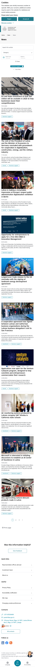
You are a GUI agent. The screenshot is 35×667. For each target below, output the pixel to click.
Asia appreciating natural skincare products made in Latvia (15, 499)
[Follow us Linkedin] (2, 642)
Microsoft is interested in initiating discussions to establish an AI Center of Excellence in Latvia (16, 457)
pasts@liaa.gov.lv (9, 617)
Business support (7, 116)
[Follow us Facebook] (6, 642)
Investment (5, 344)
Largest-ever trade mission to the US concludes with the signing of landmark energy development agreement (16, 280)
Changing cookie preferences (11, 603)
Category (6, 52)
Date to (22, 56)
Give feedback (17, 551)
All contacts (10, 631)
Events (4, 165)
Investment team (7, 570)
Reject (9, 19)
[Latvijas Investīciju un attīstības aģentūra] (16, 30)
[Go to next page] (22, 520)
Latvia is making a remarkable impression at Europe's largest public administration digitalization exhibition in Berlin (17, 193)
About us (5, 575)
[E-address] (5, 625)
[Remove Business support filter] (22, 66)
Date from (8, 56)
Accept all (26, 19)
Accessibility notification (9, 593)
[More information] (10, 626)
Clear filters (18, 69)
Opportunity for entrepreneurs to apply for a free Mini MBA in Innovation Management (15, 237)
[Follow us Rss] (10, 642)
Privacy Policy (6, 587)
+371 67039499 (9, 614)
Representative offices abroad (11, 565)
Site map (5, 598)
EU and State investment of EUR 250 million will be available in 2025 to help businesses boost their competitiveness (17, 99)
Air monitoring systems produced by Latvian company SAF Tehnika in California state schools (16, 415)
